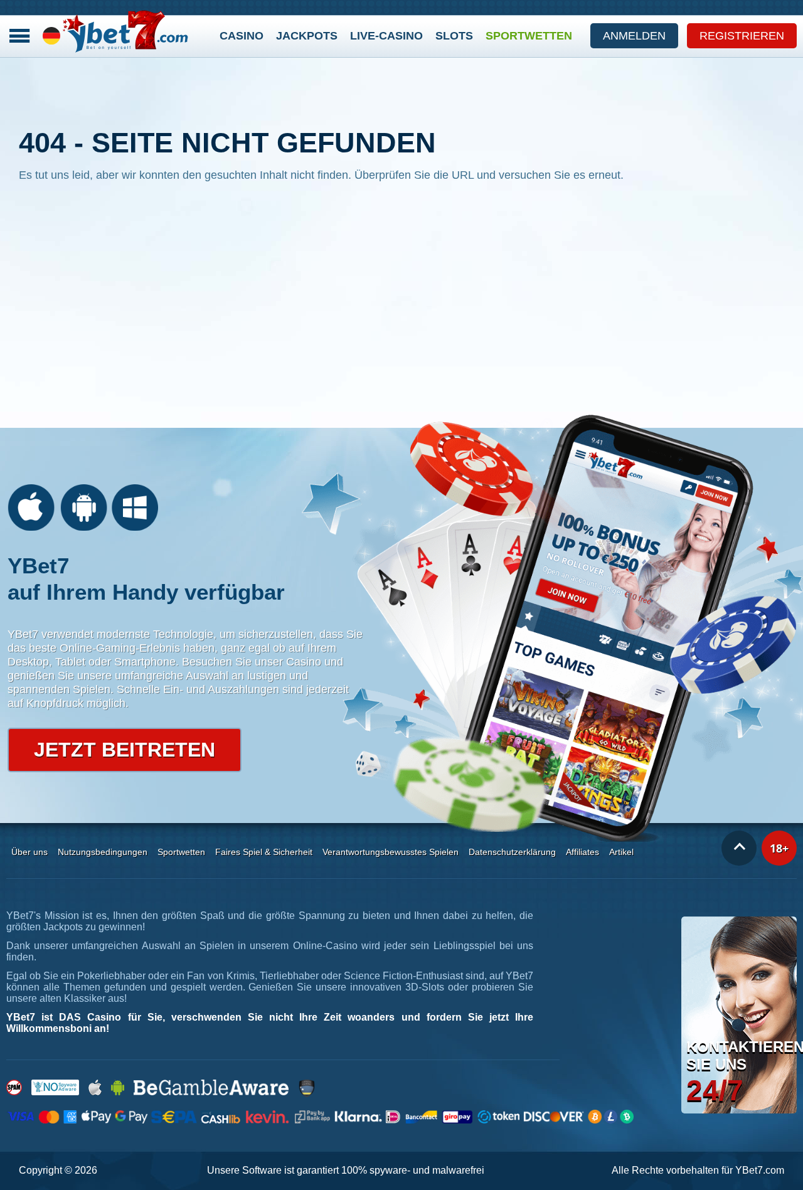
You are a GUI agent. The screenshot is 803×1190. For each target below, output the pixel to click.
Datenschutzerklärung (512, 852)
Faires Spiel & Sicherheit (263, 852)
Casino (241, 35)
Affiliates (582, 852)
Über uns (29, 852)
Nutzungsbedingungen (102, 852)
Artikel (621, 852)
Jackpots (307, 35)
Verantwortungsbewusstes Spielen (390, 852)
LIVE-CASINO (386, 35)
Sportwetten (529, 35)
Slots (454, 35)
